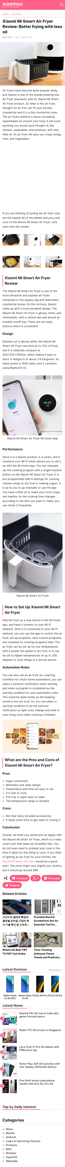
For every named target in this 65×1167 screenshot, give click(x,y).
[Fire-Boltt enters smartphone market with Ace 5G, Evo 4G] (32, 1086)
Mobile (10, 1133)
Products (11, 1145)
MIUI (9, 1149)
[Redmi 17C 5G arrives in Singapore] (32, 1036)
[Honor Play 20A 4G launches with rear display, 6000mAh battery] (32, 1069)
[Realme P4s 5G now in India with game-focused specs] (32, 1019)
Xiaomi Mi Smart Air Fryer (18, 861)
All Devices (54, 970)
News (9, 1129)
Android (11, 1137)
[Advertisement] (32, 176)
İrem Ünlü (7, 37)
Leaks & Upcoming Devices (23, 1141)
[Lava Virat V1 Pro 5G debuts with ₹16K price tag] (32, 1052)
